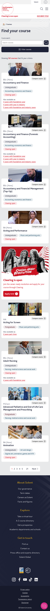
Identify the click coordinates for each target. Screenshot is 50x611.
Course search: (5, 38)
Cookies (25, 592)
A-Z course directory (25, 520)
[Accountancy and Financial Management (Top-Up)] (25, 175)
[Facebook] (19, 581)
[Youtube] (25, 581)
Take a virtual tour (25, 516)
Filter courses (26, 49)
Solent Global (25, 556)
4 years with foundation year (14, 102)
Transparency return (25, 599)
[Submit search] (46, 42)
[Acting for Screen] (25, 309)
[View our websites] (45, 2)
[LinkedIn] (36, 581)
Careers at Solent (25, 497)
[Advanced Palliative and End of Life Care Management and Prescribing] (25, 393)
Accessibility (25, 596)
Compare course (37, 79)
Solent (36, 2)
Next (34, 469)
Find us (25, 543)
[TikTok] (30, 581)
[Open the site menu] (46, 9)
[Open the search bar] (41, 9)
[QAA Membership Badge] (28, 571)
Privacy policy (25, 589)
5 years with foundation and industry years (19, 107)
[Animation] (25, 432)
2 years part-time (10, 334)
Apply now (9, 293)
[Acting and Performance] (25, 217)
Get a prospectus (25, 524)
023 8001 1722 (43, 16)
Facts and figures (25, 501)
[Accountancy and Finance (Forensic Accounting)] (25, 120)
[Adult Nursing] (25, 347)
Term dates (25, 492)
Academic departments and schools (25, 529)
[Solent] (7, 9)
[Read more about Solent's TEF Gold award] (21, 571)
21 (27, 469)
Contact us (25, 548)
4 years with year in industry (14, 105)
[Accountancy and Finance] (25, 69)
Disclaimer (25, 602)
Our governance (25, 488)
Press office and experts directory (25, 552)
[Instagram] (14, 581)
